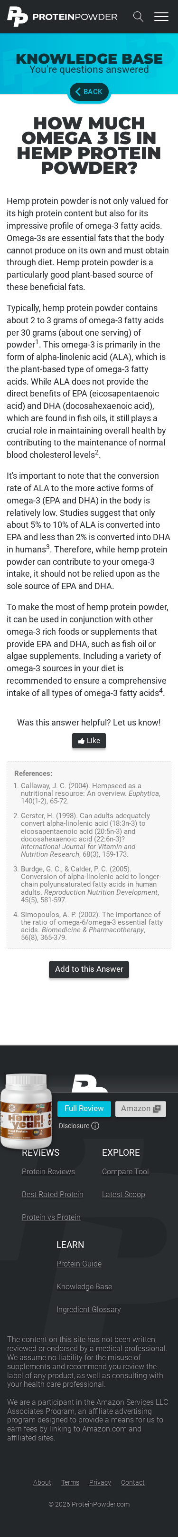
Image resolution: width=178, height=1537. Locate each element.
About (42, 1482)
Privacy (100, 1482)
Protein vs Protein (51, 1217)
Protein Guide (79, 1263)
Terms (70, 1482)
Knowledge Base (84, 1286)
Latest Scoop (123, 1194)
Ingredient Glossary (88, 1309)
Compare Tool (125, 1171)
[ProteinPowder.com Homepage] (62, 16)
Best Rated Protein (53, 1194)
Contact (133, 1482)
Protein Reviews (48, 1171)
